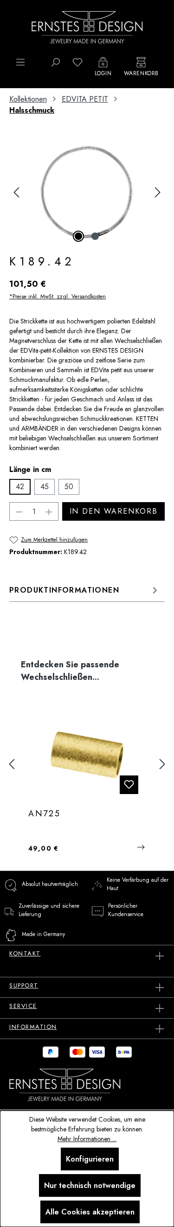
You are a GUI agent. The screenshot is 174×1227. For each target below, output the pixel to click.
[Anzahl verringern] (19, 511)
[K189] (87, 192)
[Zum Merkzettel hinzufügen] (129, 784)
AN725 (44, 814)
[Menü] (20, 62)
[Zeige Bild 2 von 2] (95, 236)
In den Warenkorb (114, 511)
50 (68, 486)
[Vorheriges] (16, 192)
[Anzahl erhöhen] (49, 511)
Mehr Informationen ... (87, 1138)
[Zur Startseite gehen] (87, 26)
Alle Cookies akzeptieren (90, 1212)
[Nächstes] (158, 192)
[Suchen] (55, 62)
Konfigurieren (90, 1159)
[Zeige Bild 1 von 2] (78, 236)
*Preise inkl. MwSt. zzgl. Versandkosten (57, 296)
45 (44, 486)
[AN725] (87, 755)
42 (20, 486)
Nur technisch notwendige (89, 1185)
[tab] (84, 590)
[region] (87, 192)
